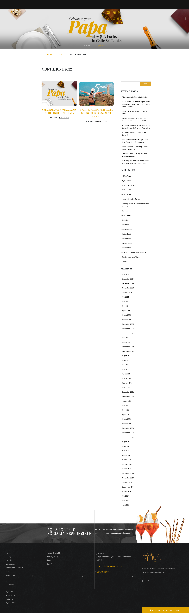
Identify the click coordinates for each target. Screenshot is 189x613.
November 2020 (128, 432)
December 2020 (128, 428)
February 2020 (127, 464)
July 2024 (125, 297)
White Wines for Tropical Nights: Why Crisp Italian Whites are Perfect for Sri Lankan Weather (136, 104)
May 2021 (125, 410)
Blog (61, 54)
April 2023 (126, 342)
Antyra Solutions (160, 572)
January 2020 (126, 469)
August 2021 (126, 401)
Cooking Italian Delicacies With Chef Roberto (135, 204)
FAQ (49, 560)
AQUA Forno (126, 176)
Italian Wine (126, 248)
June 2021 (125, 405)
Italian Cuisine (64, 118)
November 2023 (128, 328)
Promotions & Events (14, 567)
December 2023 (128, 324)
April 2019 (126, 505)
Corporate (125, 211)
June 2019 (125, 500)
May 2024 (125, 306)
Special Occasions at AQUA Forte (134, 252)
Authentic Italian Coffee (131, 199)
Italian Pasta (126, 238)
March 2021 (126, 419)
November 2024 (128, 288)
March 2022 (126, 378)
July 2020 (125, 446)
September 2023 (128, 333)
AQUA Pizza (126, 194)
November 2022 (128, 351)
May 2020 (125, 451)
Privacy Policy (52, 556)
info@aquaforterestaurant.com (110, 566)
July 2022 (125, 360)
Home (49, 54)
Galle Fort (125, 220)
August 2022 (126, 356)
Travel (124, 262)
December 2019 (128, 473)
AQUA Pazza (126, 190)
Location (9, 560)
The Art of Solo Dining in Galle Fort (135, 97)
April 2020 (126, 455)
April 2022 (126, 374)
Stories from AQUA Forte (131, 257)
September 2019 (128, 487)
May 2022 (125, 369)
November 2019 (128, 478)
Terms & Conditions (55, 553)
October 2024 (127, 292)
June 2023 (125, 338)
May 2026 (125, 274)
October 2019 (127, 482)
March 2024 (126, 315)
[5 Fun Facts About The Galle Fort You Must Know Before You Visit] (96, 93)
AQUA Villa (10, 591)
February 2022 (127, 383)
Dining (8, 556)
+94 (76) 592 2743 (99, 46)
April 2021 (126, 414)
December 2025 (128, 279)
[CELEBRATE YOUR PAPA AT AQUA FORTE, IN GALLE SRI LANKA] (59, 93)
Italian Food (126, 234)
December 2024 (128, 283)
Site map (51, 564)
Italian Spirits (127, 243)
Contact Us (10, 575)
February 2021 (127, 423)
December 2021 (128, 392)
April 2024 (126, 310)
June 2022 (125, 365)
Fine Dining (126, 215)
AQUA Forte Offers (101, 121)
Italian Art (126, 225)
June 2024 (125, 301)
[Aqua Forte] (151, 557)
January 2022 (126, 387)
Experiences (10, 564)
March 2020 (126, 460)
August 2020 (126, 442)
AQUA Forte (126, 180)
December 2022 (128, 347)
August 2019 (126, 491)
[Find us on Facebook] (144, 580)
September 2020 (128, 437)
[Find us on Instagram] (148, 580)
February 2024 (127, 319)
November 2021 (128, 396)
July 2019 (125, 496)
